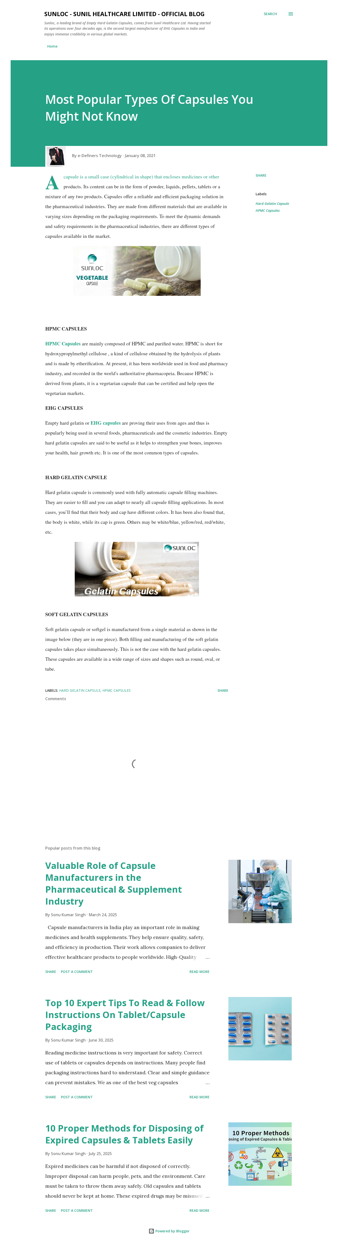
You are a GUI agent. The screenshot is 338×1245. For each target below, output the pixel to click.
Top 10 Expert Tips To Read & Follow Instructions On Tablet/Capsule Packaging (125, 1015)
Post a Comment (77, 971)
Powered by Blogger (172, 1231)
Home (52, 46)
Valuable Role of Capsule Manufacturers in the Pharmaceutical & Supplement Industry (113, 883)
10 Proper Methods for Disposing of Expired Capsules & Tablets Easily (124, 1134)
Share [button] (261, 175)
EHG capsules (106, 422)
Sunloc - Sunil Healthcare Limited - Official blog (124, 14)
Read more (200, 971)
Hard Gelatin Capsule (272, 203)
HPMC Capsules (63, 343)
